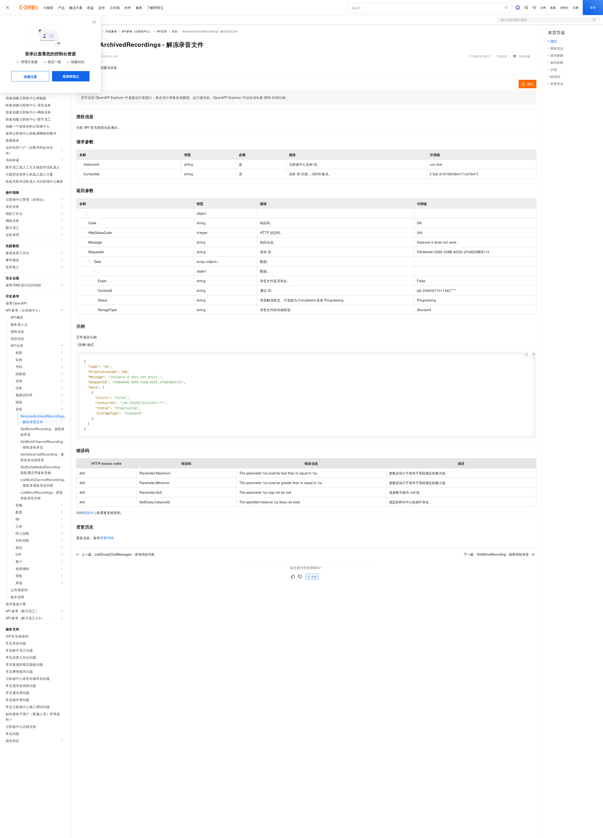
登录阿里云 (71, 76)
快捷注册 (30, 76)
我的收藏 (524, 56)
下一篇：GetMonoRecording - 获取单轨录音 (496, 554)
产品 (61, 7)
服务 (139, 7)
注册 (576, 7)
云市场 (115, 7)
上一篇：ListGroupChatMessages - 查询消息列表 (118, 554)
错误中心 (90, 512)
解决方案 (75, 7)
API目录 (162, 31)
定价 (101, 7)
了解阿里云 (155, 7)
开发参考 (111, 31)
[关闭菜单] (7, 7)
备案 (553, 7)
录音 (174, 31)
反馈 (314, 576)
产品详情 (501, 56)
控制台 (564, 7)
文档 (543, 7)
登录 (593, 7)
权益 (90, 7)
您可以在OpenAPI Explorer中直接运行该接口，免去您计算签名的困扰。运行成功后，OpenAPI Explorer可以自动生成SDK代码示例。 (185, 97)
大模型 (48, 7)
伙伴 (127, 7)
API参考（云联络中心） (137, 31)
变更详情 (107, 537)
